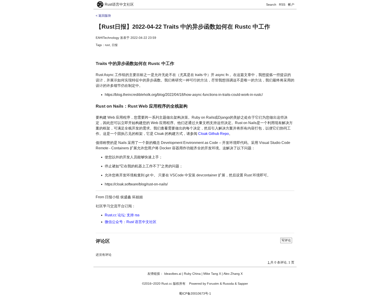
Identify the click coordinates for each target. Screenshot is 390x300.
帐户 (291, 4)
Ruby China (192, 273)
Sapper (243, 283)
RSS (282, 4)
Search (271, 4)
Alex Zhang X (233, 273)
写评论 (286, 240)
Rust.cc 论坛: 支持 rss (122, 215)
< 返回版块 (103, 15)
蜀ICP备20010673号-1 (195, 293)
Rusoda (228, 283)
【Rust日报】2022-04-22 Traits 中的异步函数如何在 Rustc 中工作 (183, 26)
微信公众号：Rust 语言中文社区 (130, 222)
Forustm (213, 283)
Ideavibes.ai (172, 273)
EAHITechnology (107, 37)
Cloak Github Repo (213, 134)
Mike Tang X (212, 273)
